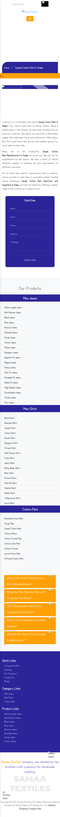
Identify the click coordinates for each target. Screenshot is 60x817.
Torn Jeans (9, 402)
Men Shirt (30, 408)
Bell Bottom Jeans (12, 312)
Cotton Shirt (10, 433)
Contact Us (9, 677)
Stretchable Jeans (12, 392)
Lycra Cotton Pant (12, 553)
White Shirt (9, 493)
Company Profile (11, 665)
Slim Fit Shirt (10, 483)
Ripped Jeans (10, 362)
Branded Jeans (10, 332)
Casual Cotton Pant (12, 528)
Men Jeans (30, 297)
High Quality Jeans (12, 387)
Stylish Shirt (10, 488)
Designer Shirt (11, 443)
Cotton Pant (30, 509)
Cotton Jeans (10, 342)
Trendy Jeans (10, 397)
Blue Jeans (9, 322)
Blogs (6, 681)
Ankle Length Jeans (13, 307)
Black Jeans (9, 317)
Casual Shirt (9, 427)
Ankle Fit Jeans (11, 382)
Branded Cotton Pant (13, 518)
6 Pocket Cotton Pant (13, 558)
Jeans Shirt (9, 463)
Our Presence (10, 673)
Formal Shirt (10, 448)
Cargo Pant (9, 523)
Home (6, 67)
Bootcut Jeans (10, 327)
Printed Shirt (10, 478)
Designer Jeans (11, 352)
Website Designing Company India (37, 806)
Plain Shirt (9, 473)
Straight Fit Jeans (12, 377)
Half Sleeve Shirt (12, 453)
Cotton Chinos (10, 533)
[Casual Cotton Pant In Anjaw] (12, 86)
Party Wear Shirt (12, 468)
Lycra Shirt (9, 503)
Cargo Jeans (9, 337)
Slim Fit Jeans (10, 372)
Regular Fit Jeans (12, 357)
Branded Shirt (10, 422)
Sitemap (8, 669)
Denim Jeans (9, 347)
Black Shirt (9, 417)
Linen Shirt (9, 458)
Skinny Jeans (10, 367)
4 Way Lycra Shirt (12, 498)
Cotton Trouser (11, 548)
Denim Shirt (9, 438)
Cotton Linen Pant (12, 543)
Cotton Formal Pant (13, 538)
